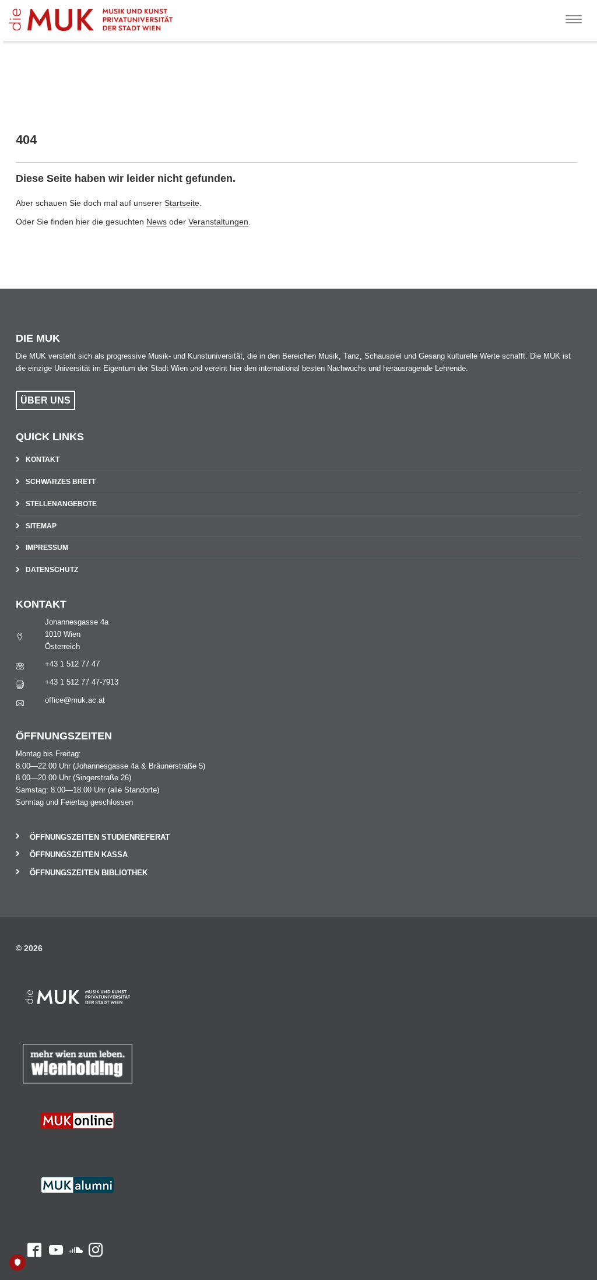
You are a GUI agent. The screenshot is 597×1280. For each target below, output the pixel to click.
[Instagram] (93, 1147)
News (156, 221)
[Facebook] (28, 1147)
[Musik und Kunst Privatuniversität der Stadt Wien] (100, 15)
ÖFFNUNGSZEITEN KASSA (79, 854)
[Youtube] (52, 1147)
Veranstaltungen (218, 221)
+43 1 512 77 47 (72, 664)
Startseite (181, 203)
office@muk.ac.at (75, 700)
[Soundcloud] (73, 1147)
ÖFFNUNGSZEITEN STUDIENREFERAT (100, 837)
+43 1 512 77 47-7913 (81, 682)
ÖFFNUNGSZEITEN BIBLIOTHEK (89, 872)
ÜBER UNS (45, 400)
